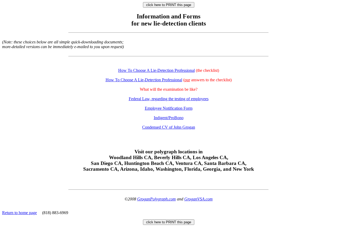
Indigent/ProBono (169, 117)
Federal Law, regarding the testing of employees (169, 99)
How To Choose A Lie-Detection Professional (156, 70)
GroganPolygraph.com (156, 199)
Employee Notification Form (168, 108)
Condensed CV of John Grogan (168, 127)
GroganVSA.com (198, 199)
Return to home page (19, 212)
